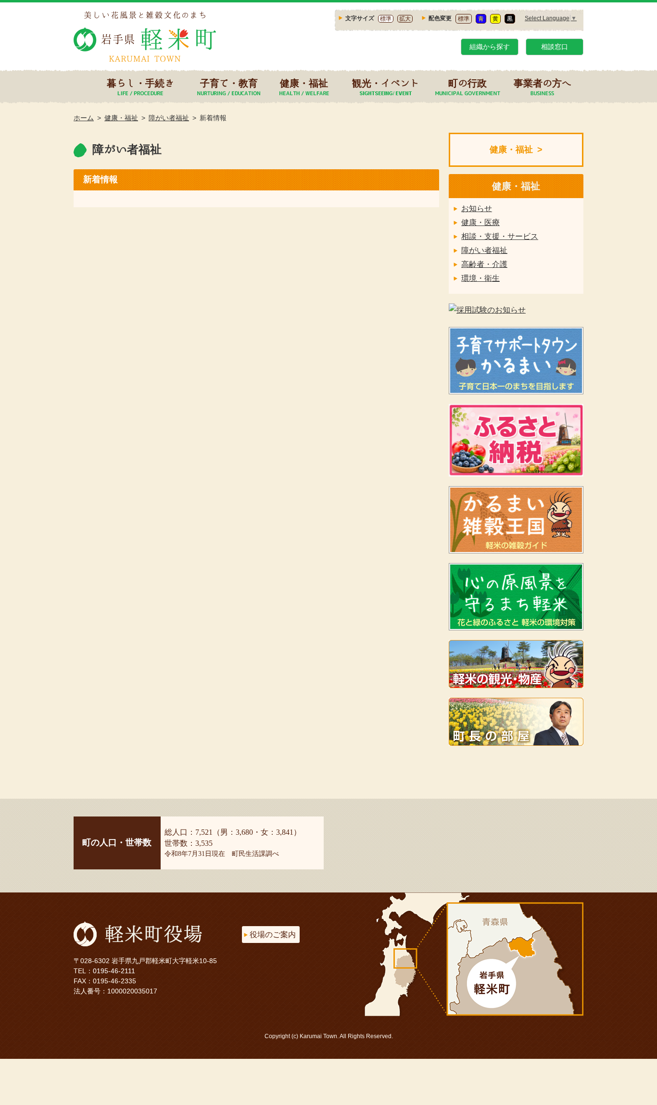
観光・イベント (385, 83)
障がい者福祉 (169, 118)
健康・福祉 (304, 83)
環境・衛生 (480, 278)
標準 (386, 18)
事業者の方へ (542, 83)
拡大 (405, 18)
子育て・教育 (229, 83)
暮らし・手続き (140, 83)
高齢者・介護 (484, 264)
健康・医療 (480, 222)
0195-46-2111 (114, 971)
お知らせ (476, 208)
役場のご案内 (273, 934)
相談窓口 (554, 46)
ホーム (84, 118)
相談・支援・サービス (499, 236)
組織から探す (489, 46)
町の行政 (467, 83)
